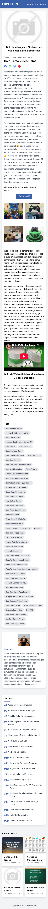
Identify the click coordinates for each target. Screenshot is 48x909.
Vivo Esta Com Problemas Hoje (22, 730)
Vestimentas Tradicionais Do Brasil (24, 735)
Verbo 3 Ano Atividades (20, 757)
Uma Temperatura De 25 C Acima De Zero (26, 786)
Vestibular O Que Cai (17, 741)
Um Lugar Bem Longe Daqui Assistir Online (26, 795)
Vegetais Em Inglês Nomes (22, 774)
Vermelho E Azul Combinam (20, 746)
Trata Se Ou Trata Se (19, 815)
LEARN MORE (24, 196)
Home (6, 58)
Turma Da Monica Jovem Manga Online (24, 803)
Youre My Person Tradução (20, 705)
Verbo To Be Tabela (17, 752)
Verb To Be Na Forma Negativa (23, 763)
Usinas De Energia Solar (20, 779)
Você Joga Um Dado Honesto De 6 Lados (23, 723)
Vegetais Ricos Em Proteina (22, 768)
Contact (29, 4)
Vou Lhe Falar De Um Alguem (21, 716)
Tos (36, 4)
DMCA (43, 4)
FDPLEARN (10, 4)
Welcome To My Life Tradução (21, 710)
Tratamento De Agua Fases (22, 809)
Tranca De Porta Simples (21, 820)
